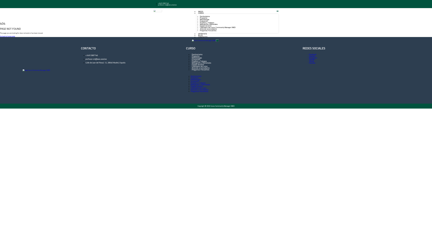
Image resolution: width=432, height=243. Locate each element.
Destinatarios (196, 76)
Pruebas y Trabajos (198, 82)
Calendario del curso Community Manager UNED (218, 27)
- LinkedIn (311, 56)
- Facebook (312, 54)
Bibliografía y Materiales (200, 84)
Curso (201, 13)
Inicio (200, 12)
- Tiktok (311, 61)
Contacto (202, 37)
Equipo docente (197, 86)
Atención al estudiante (199, 89)
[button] (237, 73)
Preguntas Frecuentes (208, 31)
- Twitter (311, 59)
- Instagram (312, 57)
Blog (200, 35)
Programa (194, 77)
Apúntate (202, 34)
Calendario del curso (198, 88)
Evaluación (195, 81)
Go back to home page (7, 36)
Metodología (196, 79)
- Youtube (311, 62)
